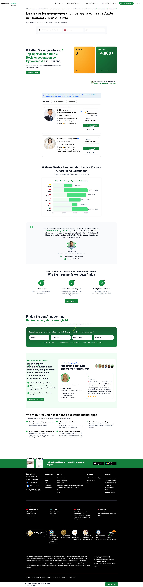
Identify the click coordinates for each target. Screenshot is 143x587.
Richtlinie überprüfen (110, 482)
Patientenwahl (72, 101)
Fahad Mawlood (111, 81)
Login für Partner (91, 480)
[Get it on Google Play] (110, 463)
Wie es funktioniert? (90, 3)
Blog (46, 482)
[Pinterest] (39, 490)
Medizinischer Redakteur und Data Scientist (105, 83)
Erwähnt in (29, 479)
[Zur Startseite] (5, 3)
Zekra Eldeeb (65, 388)
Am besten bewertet (59, 101)
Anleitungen (48, 485)
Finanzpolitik (108, 485)
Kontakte (59, 492)
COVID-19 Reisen (109, 490)
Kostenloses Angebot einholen (91, 125)
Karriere (59, 490)
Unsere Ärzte (60, 482)
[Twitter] (36, 490)
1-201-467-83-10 (109, 3)
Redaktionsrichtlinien (110, 492)
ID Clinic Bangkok (71, 123)
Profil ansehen (91, 130)
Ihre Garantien (48, 487)
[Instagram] (30, 490)
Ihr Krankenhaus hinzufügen (94, 478)
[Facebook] (27, 490)
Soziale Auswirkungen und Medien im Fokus (68, 487)
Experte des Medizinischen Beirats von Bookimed (70, 485)
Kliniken (47, 478)
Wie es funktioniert (62, 480)
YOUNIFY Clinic (71, 147)
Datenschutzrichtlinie (110, 480)
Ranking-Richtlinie (109, 487)
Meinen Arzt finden (111, 584)
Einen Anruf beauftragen (126, 3)
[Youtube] (33, 490)
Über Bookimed (61, 478)
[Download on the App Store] (98, 463)
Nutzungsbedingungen (111, 478)
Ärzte (46, 480)
